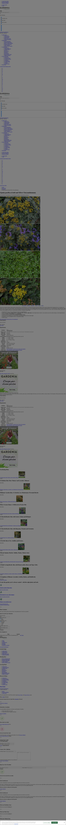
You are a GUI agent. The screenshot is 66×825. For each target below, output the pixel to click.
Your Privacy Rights (47, 822)
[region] (33, 822)
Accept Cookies (54, 822)
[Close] (64, 822)
